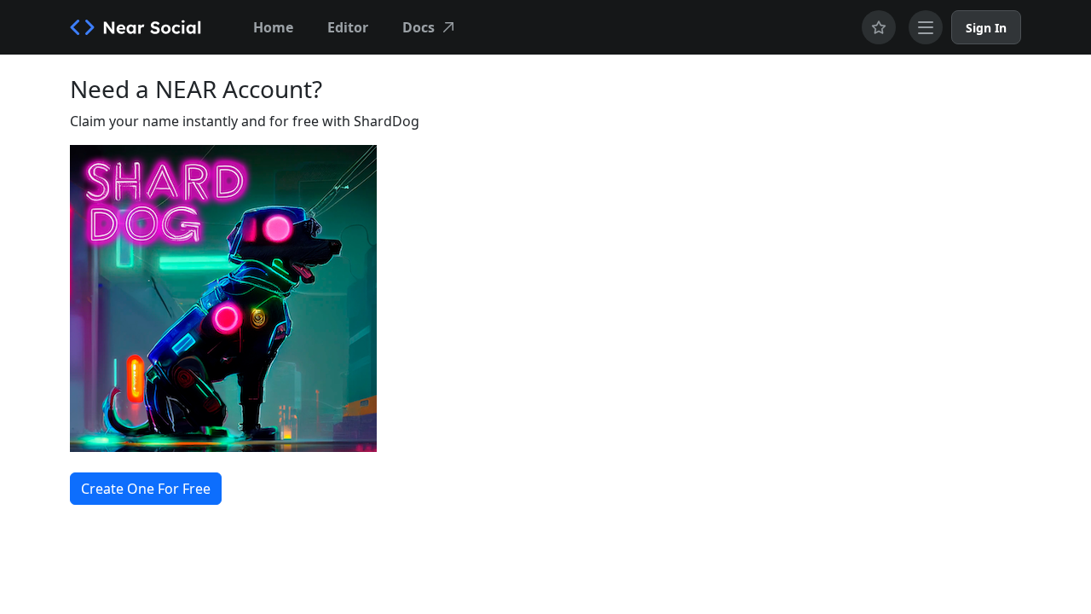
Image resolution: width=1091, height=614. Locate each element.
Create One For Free (146, 488)
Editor (347, 27)
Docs (418, 27)
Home (273, 27)
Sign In (986, 28)
